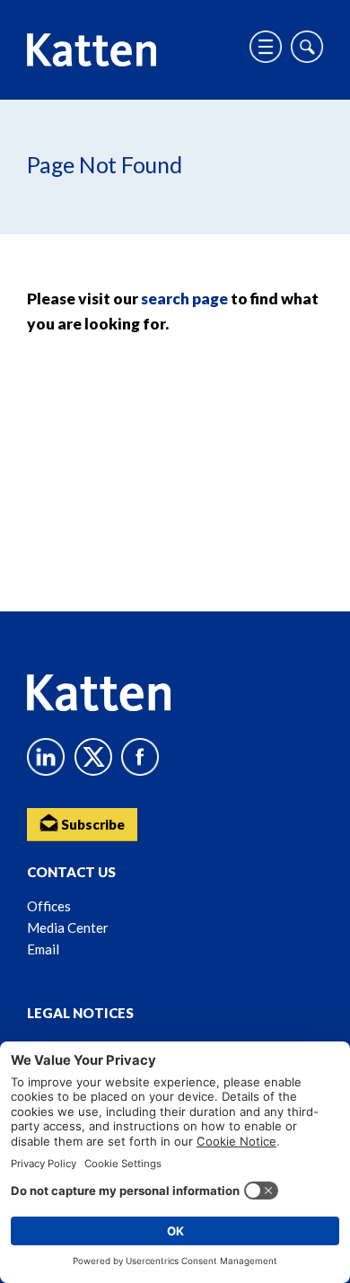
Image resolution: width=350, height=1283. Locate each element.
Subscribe (91, 824)
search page (184, 298)
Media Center (68, 927)
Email (43, 949)
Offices (49, 906)
